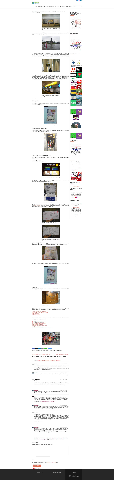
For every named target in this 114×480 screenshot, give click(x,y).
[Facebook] (76, 0)
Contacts (70, 6)
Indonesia (51, 350)
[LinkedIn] (80, 0)
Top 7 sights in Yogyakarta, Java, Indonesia (38, 321)
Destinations (62, 6)
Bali (41, 350)
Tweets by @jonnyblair (76, 186)
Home (36, 6)
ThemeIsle (77, 476)
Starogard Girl (78, 27)
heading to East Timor (55, 79)
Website (33, 460)
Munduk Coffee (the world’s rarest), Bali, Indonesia (40, 312)
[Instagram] (79, 0)
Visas (53, 350)
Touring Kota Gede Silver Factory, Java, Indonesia (39, 325)
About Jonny (40, 6)
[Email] (81, 0)
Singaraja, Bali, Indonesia (36, 314)
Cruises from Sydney (76, 207)
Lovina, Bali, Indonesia (35, 313)
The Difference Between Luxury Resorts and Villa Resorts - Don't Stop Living (48, 360)
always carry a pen (37, 205)
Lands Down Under (78, 21)
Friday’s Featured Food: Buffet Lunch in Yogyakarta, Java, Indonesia (42, 327)
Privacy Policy (48, 462)
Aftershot (77, 26)
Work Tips (57, 6)
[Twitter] (78, 0)
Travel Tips (45, 6)
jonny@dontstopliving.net (57, 472)
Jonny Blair (36, 372)
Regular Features (51, 6)
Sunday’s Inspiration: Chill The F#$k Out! (62, 354)
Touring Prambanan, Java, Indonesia (37, 324)
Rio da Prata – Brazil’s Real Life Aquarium (47, 401)
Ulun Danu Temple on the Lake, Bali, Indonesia (39, 311)
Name (33, 457)
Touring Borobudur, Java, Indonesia (37, 326)
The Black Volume (78, 23)
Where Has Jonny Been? (76, 60)
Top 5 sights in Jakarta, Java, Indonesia (38, 322)
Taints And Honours (78, 22)
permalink (60, 350)
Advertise (67, 6)
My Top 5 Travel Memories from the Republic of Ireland (41, 354)
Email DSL (75, 195)
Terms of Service (54, 462)
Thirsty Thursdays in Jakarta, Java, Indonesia (39, 323)
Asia (40, 350)
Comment (34, 445)
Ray (34, 396)
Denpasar (44, 350)
